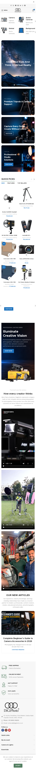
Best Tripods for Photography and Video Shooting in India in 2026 (17, 628)
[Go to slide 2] (15, 84)
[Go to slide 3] (17, 84)
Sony (25, 258)
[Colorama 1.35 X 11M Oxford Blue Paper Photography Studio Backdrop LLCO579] (9, 270)
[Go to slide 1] (13, 84)
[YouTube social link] (8, 717)
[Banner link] (17, 130)
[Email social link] (15, 5)
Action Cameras (25, 235)
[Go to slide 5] (21, 84)
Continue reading (17, 639)
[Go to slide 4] (19, 84)
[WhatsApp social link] (22, 5)
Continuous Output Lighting (9, 213)
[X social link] (12, 5)
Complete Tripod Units (25, 205)
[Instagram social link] (5, 717)
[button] (34, 21)
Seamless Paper (9, 258)
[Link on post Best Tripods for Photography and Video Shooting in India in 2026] (17, 610)
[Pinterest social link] (17, 5)
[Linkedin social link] (20, 5)
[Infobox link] (9, 20)
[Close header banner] (32, 2)
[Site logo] (17, 10)
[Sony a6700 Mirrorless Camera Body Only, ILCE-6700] (25, 247)
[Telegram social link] (24, 5)
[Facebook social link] (10, 5)
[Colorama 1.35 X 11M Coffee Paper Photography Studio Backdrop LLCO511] (9, 247)
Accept (17, 765)
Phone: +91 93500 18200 (10, 707)
